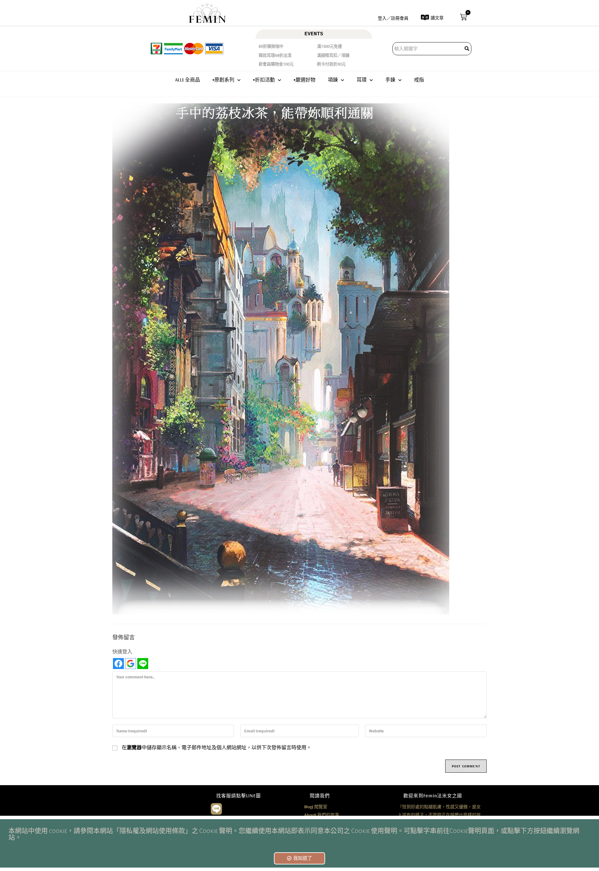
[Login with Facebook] (118, 663)
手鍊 (390, 79)
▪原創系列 (223, 79)
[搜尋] (467, 48)
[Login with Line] (142, 663)
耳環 (362, 79)
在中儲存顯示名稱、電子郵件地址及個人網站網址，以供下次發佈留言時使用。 (216, 747)
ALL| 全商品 (187, 79)
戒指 (419, 79)
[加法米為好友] (216, 808)
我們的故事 (321, 815)
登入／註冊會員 (393, 18)
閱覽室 (315, 807)
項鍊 (333, 79)
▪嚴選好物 (304, 79)
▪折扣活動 (264, 79)
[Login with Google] (130, 663)
